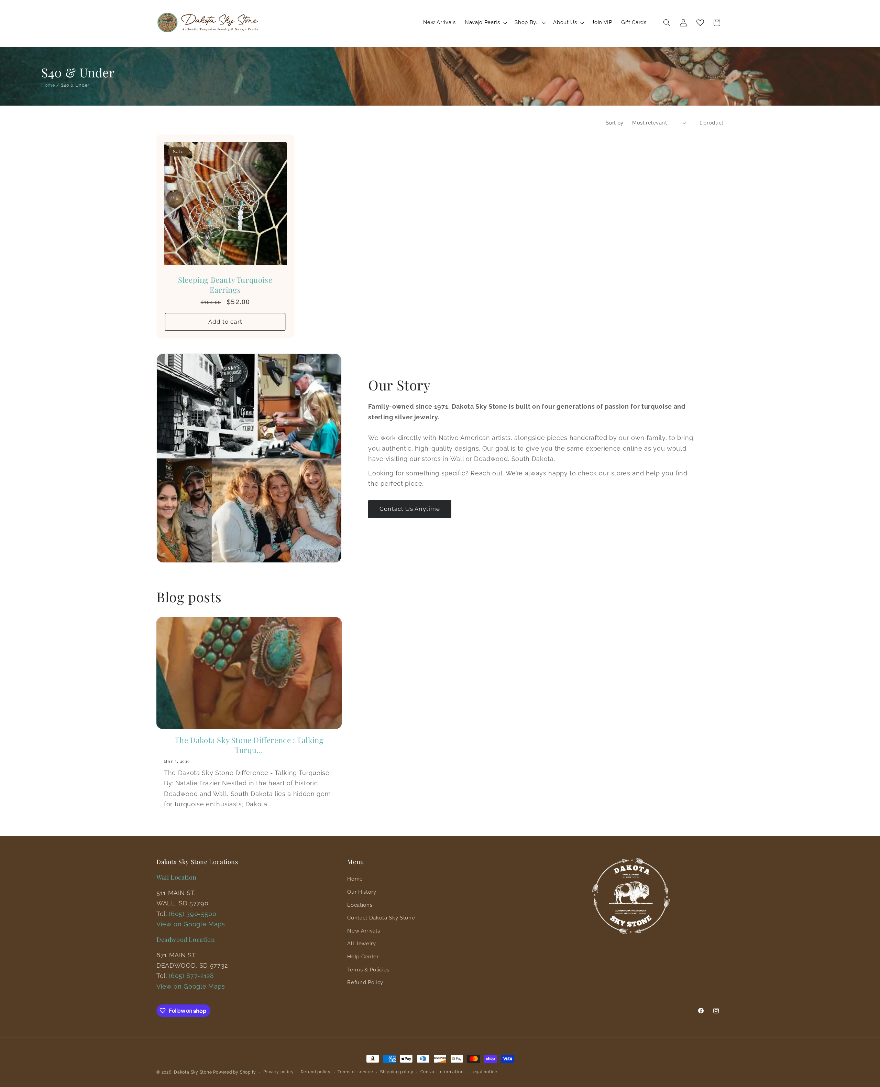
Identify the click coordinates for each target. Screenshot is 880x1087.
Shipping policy (397, 1071)
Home (48, 85)
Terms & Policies (368, 970)
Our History (361, 892)
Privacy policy (278, 1071)
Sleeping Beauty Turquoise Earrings (225, 284)
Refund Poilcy (365, 982)
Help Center (362, 957)
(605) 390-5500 (192, 913)
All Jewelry (361, 943)
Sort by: (615, 123)
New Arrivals (363, 931)
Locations (359, 905)
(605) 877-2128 (191, 975)
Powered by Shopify (234, 1072)
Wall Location (176, 877)
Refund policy (316, 1071)
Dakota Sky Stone (193, 1072)
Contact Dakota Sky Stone (381, 918)
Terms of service (355, 1071)
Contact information (442, 1071)
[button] (485, 23)
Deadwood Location (185, 939)
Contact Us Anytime (410, 508)
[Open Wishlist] (700, 22)
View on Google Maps (190, 924)
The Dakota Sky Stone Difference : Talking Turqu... (249, 745)
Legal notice (484, 1071)
